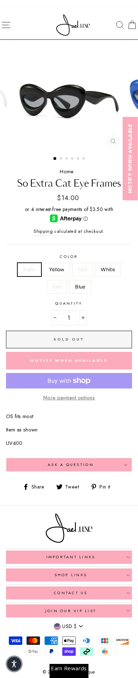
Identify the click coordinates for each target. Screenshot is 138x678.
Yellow (56, 269)
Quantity (68, 303)
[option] (69, 96)
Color (69, 256)
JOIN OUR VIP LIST (70, 611)
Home (67, 171)
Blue (80, 287)
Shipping (43, 231)
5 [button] (78, 159)
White (108, 269)
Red (57, 287)
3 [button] (67, 159)
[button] (14, 663)
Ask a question (71, 464)
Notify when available (69, 360)
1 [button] (55, 159)
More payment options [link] (69, 397)
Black (29, 269)
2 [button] (61, 159)
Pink (82, 269)
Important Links (71, 557)
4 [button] (73, 159)
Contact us (71, 593)
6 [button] (84, 159)
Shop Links (70, 575)
